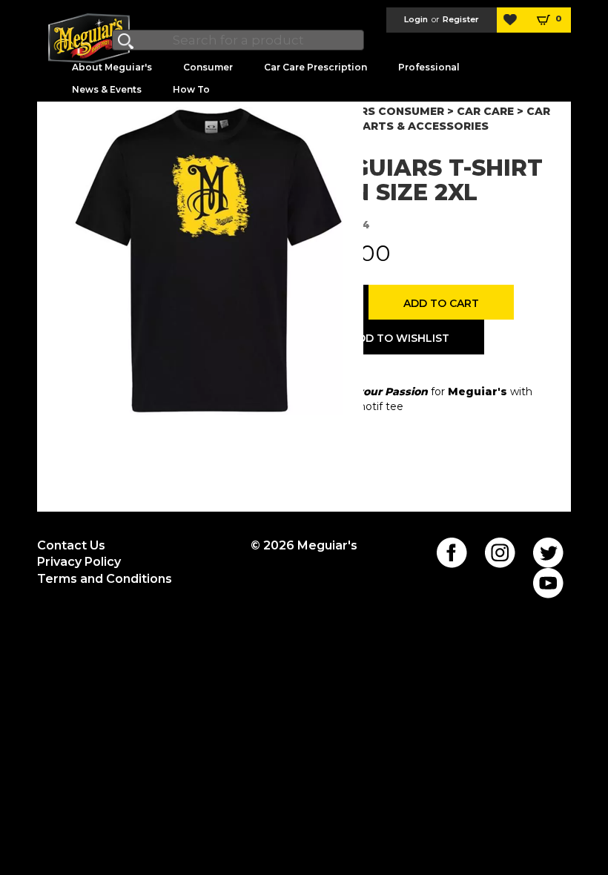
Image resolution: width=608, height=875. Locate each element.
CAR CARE (485, 111)
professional (429, 67)
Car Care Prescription (315, 67)
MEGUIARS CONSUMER (379, 111)
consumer (208, 67)
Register (461, 19)
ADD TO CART (441, 303)
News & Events (107, 89)
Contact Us (71, 545)
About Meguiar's (112, 67)
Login (416, 19)
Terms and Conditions (104, 579)
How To (191, 89)
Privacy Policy (79, 562)
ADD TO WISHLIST (399, 338)
